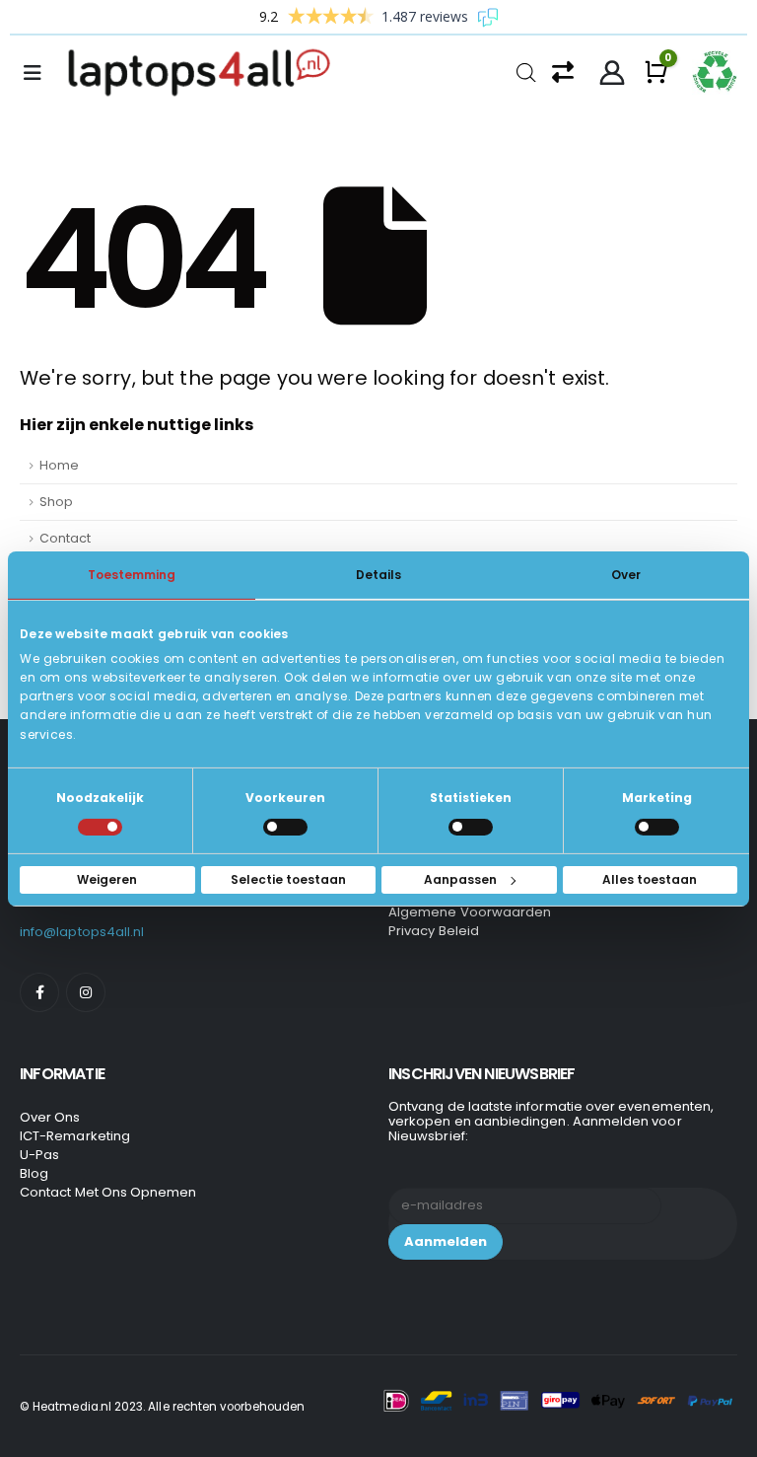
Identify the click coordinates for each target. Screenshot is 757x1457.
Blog (34, 1173)
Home (59, 465)
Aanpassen (460, 879)
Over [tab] (626, 573)
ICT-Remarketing (75, 1136)
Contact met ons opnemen (108, 1192)
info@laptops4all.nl (82, 931)
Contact (65, 538)
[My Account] (612, 73)
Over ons (50, 1117)
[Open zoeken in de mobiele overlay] (526, 70)
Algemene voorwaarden (469, 912)
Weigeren (107, 879)
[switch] (285, 827)
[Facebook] (39, 992)
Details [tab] (378, 573)
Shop (56, 501)
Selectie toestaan (288, 879)
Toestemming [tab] (131, 573)
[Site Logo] (205, 73)
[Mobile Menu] (38, 73)
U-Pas (39, 1154)
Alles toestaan (649, 879)
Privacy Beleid (433, 930)
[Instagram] (85, 992)
